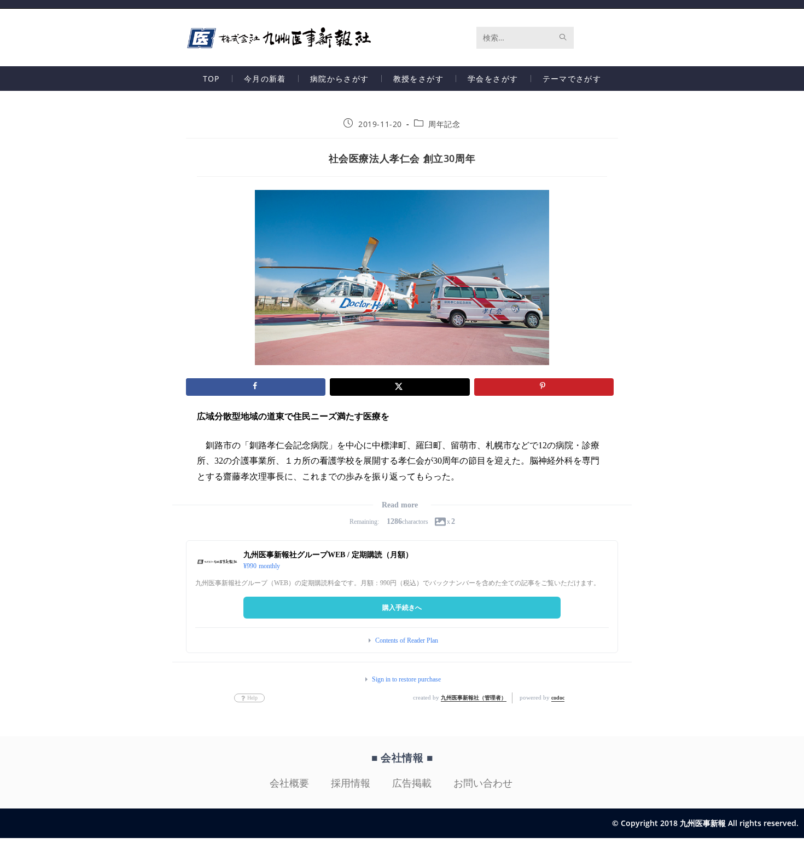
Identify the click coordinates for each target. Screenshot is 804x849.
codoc (557, 698)
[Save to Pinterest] (544, 387)
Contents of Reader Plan (406, 640)
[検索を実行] (563, 38)
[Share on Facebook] (255, 387)
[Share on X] (399, 387)
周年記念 (444, 124)
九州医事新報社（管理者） (473, 698)
